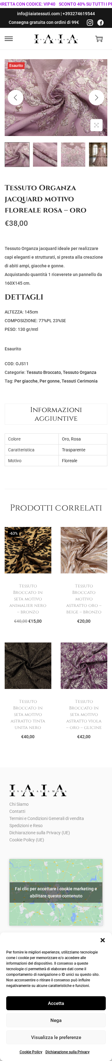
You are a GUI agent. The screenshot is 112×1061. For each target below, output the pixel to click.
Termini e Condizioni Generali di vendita (46, 818)
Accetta (56, 1003)
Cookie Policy (31, 1052)
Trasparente (73, 449)
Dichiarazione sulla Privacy (67, 1052)
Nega (56, 1020)
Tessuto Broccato (43, 372)
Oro (65, 438)
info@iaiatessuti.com (38, 13)
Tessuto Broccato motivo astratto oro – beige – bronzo (83, 599)
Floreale (69, 460)
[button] (103, 940)
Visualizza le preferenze (56, 1037)
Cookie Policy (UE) (26, 839)
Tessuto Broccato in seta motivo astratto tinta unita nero (28, 714)
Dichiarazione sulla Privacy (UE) (39, 832)
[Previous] (15, 97)
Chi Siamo (19, 804)
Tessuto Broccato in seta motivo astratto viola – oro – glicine (84, 714)
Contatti (17, 811)
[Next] (96, 97)
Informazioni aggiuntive (56, 414)
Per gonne (50, 381)
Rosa (76, 438)
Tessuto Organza (79, 372)
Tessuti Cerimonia (80, 381)
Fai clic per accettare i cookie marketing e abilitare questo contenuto (56, 892)
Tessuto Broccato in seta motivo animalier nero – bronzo (27, 599)
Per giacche (26, 381)
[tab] (56, 414)
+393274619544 (79, 13)
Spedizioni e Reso (26, 825)
